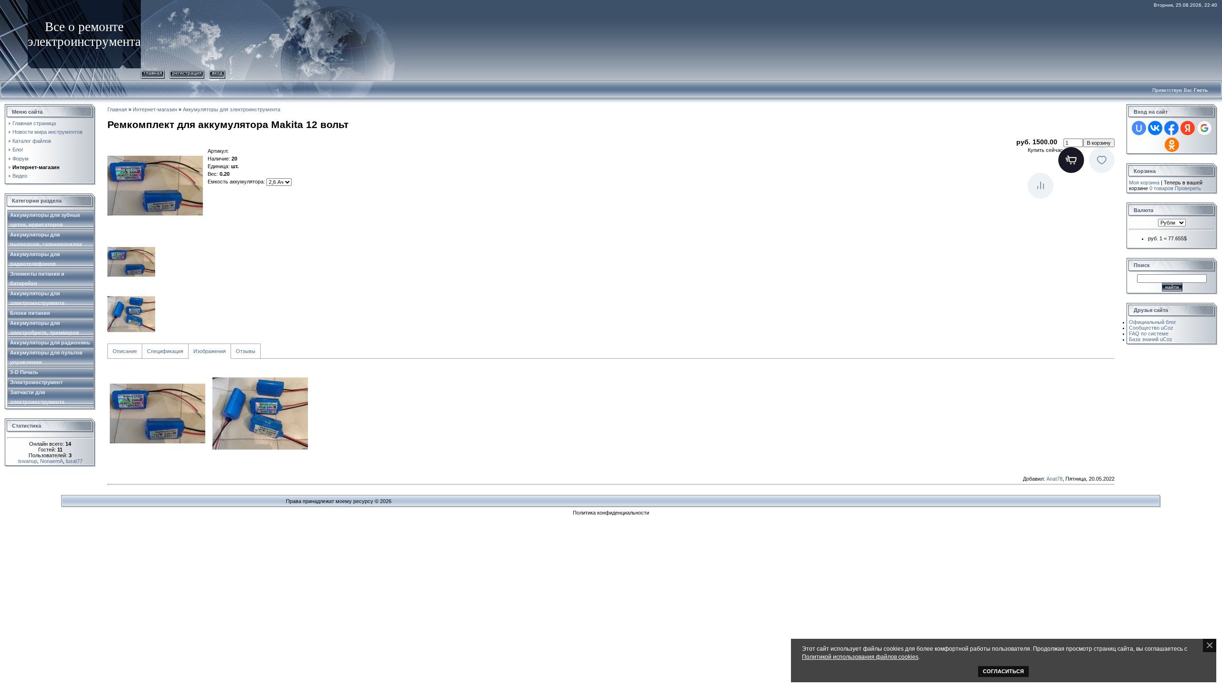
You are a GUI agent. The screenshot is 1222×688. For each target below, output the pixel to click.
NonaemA (51, 461)
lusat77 (74, 461)
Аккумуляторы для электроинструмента (37, 298)
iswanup (27, 461)
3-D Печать (24, 372)
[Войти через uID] (1139, 128)
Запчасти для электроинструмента (37, 397)
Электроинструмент (36, 382)
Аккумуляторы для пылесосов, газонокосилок (46, 239)
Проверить (1188, 188)
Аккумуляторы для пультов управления (46, 357)
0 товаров (1161, 188)
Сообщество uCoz (1151, 328)
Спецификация (165, 351)
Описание (125, 351)
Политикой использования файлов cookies (860, 657)
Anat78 (1054, 479)
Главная (153, 72)
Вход (217, 72)
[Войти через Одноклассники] (1172, 145)
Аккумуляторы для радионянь (50, 342)
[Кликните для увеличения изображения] (155, 186)
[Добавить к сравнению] (1040, 186)
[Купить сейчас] (1071, 160)
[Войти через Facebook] (1171, 128)
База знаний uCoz (1150, 339)
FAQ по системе (1149, 333)
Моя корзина (1144, 182)
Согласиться (1003, 671)
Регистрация (186, 72)
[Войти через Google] (1204, 128)
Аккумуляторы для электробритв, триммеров (44, 327)
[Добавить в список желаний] (1102, 160)
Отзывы (245, 351)
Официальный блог (1152, 322)
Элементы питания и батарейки (37, 278)
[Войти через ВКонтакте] (1155, 128)
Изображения (209, 351)
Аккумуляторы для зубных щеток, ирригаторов (45, 219)
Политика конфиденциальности (611, 513)
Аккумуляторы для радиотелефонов (35, 259)
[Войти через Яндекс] (1187, 128)
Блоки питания (30, 313)
